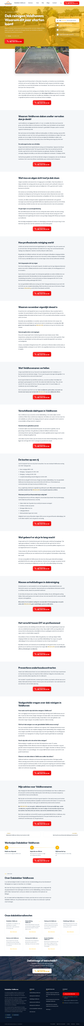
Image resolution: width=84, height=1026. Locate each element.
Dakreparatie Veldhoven (35, 1005)
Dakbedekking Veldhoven (35, 992)
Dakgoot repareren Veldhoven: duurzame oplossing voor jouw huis (52, 994)
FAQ (43, 3)
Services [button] (30, 3)
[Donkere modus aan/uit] (61, 3)
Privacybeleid (52, 1024)
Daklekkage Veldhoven (34, 999)
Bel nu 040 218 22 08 (70, 994)
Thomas (9, 36)
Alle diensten (32, 1011)
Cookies (68, 1024)
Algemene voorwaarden (61, 1024)
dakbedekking (27, 288)
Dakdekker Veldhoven (19, 3)
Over (37, 3)
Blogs (48, 3)
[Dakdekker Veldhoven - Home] (8, 3)
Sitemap (77, 1024)
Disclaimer (73, 1024)
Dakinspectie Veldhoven (35, 996)
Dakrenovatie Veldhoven (35, 1002)
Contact (54, 3)
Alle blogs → (49, 1009)
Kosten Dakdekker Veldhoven (36, 1008)
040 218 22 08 (39, 325)
